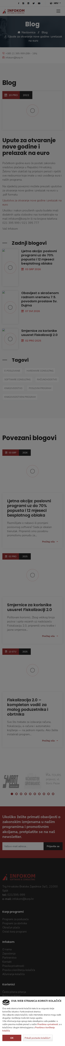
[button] (38, 1038)
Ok (11, 1037)
